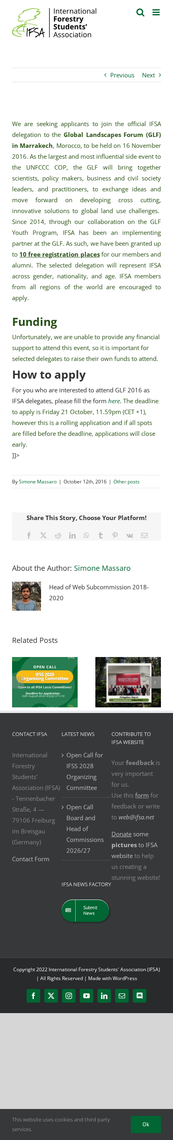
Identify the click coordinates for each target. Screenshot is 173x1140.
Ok (145, 1124)
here (114, 401)
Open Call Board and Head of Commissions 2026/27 (85, 828)
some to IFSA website (134, 845)
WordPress (125, 978)
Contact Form (30, 859)
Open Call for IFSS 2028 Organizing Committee (84, 771)
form (142, 795)
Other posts (126, 481)
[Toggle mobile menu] (156, 12)
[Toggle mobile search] (140, 12)
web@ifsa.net (136, 817)
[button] (18, 682)
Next (148, 75)
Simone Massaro (38, 481)
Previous (122, 75)
